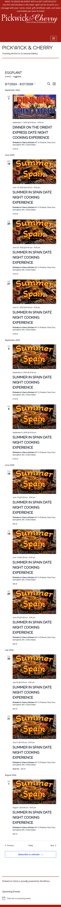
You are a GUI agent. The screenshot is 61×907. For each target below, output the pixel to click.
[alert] (30, 898)
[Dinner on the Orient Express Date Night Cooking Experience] (34, 107)
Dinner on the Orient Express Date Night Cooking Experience (32, 132)
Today (30, 845)
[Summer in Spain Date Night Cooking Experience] (34, 171)
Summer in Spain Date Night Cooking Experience (32, 197)
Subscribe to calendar (29, 854)
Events (8, 76)
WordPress (45, 881)
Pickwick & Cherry (27, 48)
